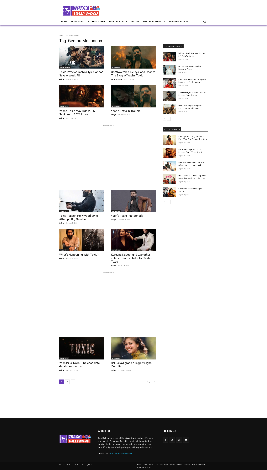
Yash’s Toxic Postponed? (127, 215)
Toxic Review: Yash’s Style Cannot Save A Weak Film (81, 73)
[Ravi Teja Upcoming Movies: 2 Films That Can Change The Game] (169, 140)
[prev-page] (164, 119)
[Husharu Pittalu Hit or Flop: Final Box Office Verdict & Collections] (169, 179)
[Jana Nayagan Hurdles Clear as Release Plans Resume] (169, 96)
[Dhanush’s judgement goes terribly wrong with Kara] (169, 109)
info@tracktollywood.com (120, 453)
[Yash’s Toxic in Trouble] (133, 96)
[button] (204, 21)
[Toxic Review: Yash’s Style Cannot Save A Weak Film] (81, 57)
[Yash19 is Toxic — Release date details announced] (81, 348)
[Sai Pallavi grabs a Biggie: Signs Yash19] (133, 348)
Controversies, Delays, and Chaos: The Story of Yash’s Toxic (133, 73)
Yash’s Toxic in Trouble (125, 111)
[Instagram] (179, 440)
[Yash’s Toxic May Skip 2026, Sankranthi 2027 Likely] (81, 96)
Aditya (61, 79)
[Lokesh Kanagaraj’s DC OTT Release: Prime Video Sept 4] (169, 153)
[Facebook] (165, 440)
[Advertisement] (155, 10)
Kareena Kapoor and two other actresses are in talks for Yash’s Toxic (131, 258)
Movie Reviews (65, 67)
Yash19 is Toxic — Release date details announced (79, 364)
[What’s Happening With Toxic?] (81, 240)
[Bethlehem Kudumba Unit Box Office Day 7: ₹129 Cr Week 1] (169, 166)
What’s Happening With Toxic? (79, 254)
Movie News (116, 67)
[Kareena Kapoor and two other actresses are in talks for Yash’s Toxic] (133, 240)
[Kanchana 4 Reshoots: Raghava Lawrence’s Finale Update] (169, 83)
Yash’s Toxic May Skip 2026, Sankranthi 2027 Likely (77, 112)
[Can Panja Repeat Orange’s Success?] (169, 192)
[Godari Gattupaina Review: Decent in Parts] (169, 70)
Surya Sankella (116, 79)
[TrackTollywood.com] (81, 10)
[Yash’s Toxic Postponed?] (133, 201)
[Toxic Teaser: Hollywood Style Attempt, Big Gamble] (81, 201)
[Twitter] (172, 440)
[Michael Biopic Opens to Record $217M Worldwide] (169, 56)
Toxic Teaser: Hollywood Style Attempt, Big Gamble (78, 217)
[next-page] (73, 382)
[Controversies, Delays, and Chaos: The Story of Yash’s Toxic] (133, 57)
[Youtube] (186, 440)
